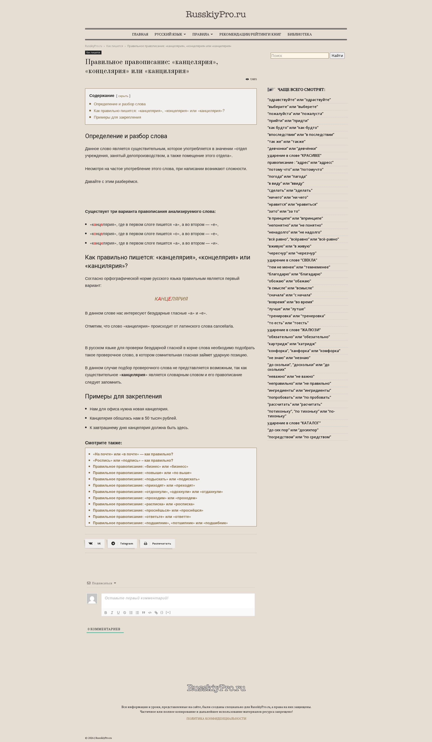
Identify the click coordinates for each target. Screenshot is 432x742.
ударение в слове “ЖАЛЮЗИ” (294, 329)
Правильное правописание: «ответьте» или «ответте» (142, 516)
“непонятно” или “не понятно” (295, 225)
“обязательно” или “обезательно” (299, 336)
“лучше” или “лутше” (286, 308)
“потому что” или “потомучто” (295, 169)
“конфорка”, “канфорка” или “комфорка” (304, 350)
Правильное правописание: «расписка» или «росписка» (144, 503)
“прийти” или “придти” (288, 120)
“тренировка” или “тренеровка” (296, 315)
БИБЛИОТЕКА (300, 34)
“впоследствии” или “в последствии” (301, 134)
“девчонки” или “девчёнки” (292, 148)
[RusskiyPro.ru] (216, 15)
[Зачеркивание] (125, 612)
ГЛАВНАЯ (140, 34)
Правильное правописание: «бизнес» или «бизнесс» (140, 466)
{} (162, 612)
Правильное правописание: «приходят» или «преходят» (144, 485)
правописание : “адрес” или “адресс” (300, 162)
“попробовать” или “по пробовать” (299, 397)
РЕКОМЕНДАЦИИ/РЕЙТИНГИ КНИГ (250, 34)
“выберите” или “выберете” (293, 106)
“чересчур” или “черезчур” (292, 253)
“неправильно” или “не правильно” (299, 383)
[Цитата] (143, 612)
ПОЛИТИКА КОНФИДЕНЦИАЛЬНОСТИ (216, 718)
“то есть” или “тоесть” (288, 322)
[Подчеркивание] (118, 612)
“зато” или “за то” (283, 211)
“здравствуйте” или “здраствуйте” (299, 99)
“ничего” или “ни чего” (288, 197)
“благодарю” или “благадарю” (295, 274)
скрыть (123, 95)
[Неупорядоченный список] (137, 612)
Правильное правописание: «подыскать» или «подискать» (146, 478)
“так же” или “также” (286, 141)
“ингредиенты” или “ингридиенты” (299, 390)
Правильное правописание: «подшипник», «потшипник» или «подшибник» (160, 522)
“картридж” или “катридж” (292, 343)
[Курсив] (112, 612)
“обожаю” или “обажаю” (289, 281)
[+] (168, 612)
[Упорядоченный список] (131, 612)
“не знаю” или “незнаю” (289, 357)
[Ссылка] (156, 612)
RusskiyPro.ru (93, 46)
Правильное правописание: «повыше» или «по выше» (142, 472)
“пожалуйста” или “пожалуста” (295, 113)
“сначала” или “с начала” (290, 294)
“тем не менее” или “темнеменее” (299, 267)
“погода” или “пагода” (287, 176)
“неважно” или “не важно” (291, 376)
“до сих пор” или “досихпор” (293, 429)
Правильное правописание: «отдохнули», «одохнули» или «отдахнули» (158, 491)
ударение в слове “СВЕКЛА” (292, 260)
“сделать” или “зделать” (290, 190)
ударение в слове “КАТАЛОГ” (294, 422)
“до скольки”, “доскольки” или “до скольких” (298, 367)
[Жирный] (106, 612)
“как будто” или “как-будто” (293, 127)
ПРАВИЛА (200, 34)
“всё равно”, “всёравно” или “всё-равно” (303, 239)
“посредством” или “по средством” (299, 436)
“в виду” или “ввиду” (286, 183)
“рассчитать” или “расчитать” (295, 404)
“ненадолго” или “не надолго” (295, 232)
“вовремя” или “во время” (290, 301)
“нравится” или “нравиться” (292, 204)
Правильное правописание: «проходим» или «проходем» (145, 497)
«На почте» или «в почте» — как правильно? (133, 453)
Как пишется (114, 46)
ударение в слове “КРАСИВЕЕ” (294, 155)
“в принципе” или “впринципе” (295, 218)
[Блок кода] (150, 612)
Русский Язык (168, 34)
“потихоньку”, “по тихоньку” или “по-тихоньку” (301, 413)
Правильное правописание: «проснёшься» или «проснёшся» (148, 510)
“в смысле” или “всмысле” (290, 288)
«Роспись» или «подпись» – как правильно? (133, 460)
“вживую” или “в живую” (289, 246)
